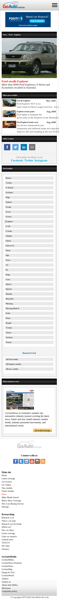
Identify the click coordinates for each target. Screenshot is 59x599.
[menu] (54, 5)
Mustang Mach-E (12, 308)
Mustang (9, 304)
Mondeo (9, 294)
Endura (9, 202)
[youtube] (32, 461)
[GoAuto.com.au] (12, 9)
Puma (8, 318)
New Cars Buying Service (13, 504)
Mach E (9, 289)
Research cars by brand (11, 524)
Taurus (8, 333)
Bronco (8, 178)
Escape (8, 207)
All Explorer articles (13, 364)
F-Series (9, 231)
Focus (8, 260)
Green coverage (8, 533)
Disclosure (6, 588)
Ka (7, 270)
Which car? (6, 527)
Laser (8, 279)
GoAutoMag (7, 569)
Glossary (5, 549)
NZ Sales (6, 546)
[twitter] (21, 461)
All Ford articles (12, 359)
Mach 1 (8, 284)
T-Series (9, 328)
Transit (8, 342)
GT (7, 265)
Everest (8, 217)
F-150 (8, 226)
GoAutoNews (7, 566)
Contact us (6, 582)
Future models (8, 491)
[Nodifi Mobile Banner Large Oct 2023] (28, 26)
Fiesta (8, 250)
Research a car (8, 518)
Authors (5, 579)
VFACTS (6, 543)
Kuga (8, 275)
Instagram (40, 160)
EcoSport (9, 192)
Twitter (28, 160)
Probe (8, 313)
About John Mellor (10, 585)
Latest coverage (8, 478)
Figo (7, 255)
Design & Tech (8, 572)
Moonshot (10, 299)
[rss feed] (43, 461)
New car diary (8, 530)
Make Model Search (10, 497)
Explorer (9, 221)
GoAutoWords (8, 575)
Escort (8, 212)
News (4, 494)
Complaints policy (9, 591)
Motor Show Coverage (11, 500)
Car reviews (7, 482)
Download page (42, 430)
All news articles (12, 369)
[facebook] (15, 461)
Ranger (8, 323)
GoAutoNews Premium (12, 563)
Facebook (17, 160)
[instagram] (37, 461)
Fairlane (9, 236)
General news (7, 539)
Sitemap (5, 507)
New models (7, 488)
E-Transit (9, 188)
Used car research (9, 536)
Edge (8, 197)
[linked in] (26, 461)
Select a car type (9, 521)
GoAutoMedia (8, 560)
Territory (9, 337)
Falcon (8, 241)
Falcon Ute (10, 246)
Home (4, 475)
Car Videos (6, 485)
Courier (9, 183)
